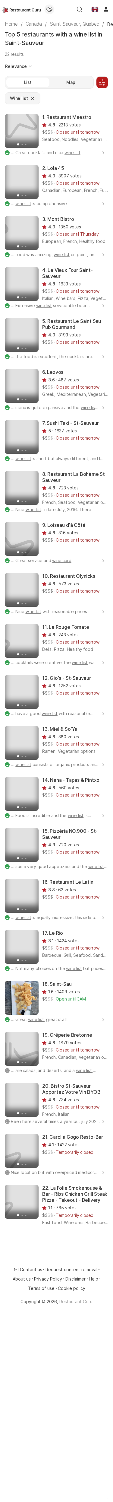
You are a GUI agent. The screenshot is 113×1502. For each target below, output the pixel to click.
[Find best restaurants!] (21, 9)
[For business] (49, 9)
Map (70, 82)
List (28, 82)
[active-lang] (95, 9)
